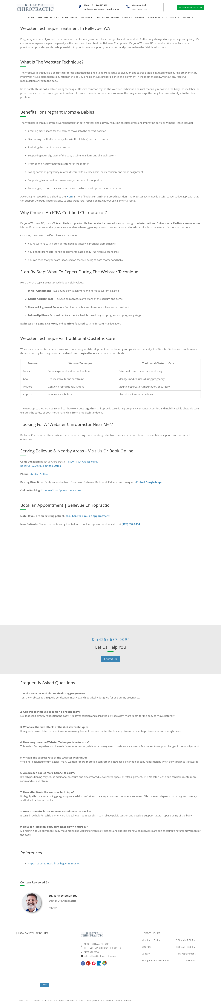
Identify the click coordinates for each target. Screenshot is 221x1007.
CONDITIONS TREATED (107, 17)
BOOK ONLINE (69, 17)
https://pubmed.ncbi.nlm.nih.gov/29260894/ (54, 863)
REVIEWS (139, 17)
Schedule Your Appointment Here (61, 490)
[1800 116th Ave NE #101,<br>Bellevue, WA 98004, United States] (80, 6)
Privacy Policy (92, 1000)
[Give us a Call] (128, 7)
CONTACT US (172, 17)
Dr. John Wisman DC (63, 896)
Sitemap (80, 1000)
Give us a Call (139, 5)
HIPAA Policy (107, 1000)
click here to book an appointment (87, 516)
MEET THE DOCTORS (48, 17)
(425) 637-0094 (139, 9)
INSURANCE (86, 17)
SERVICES (127, 17)
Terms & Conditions (123, 1000)
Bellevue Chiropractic (45, 1000)
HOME (31, 17)
